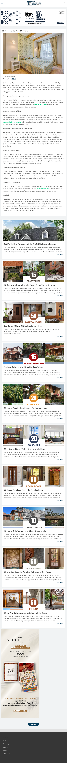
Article (4, 740)
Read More (60, 254)
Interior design (6, 744)
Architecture (5, 737)
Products (5, 750)
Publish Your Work (7, 754)
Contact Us (5, 747)
